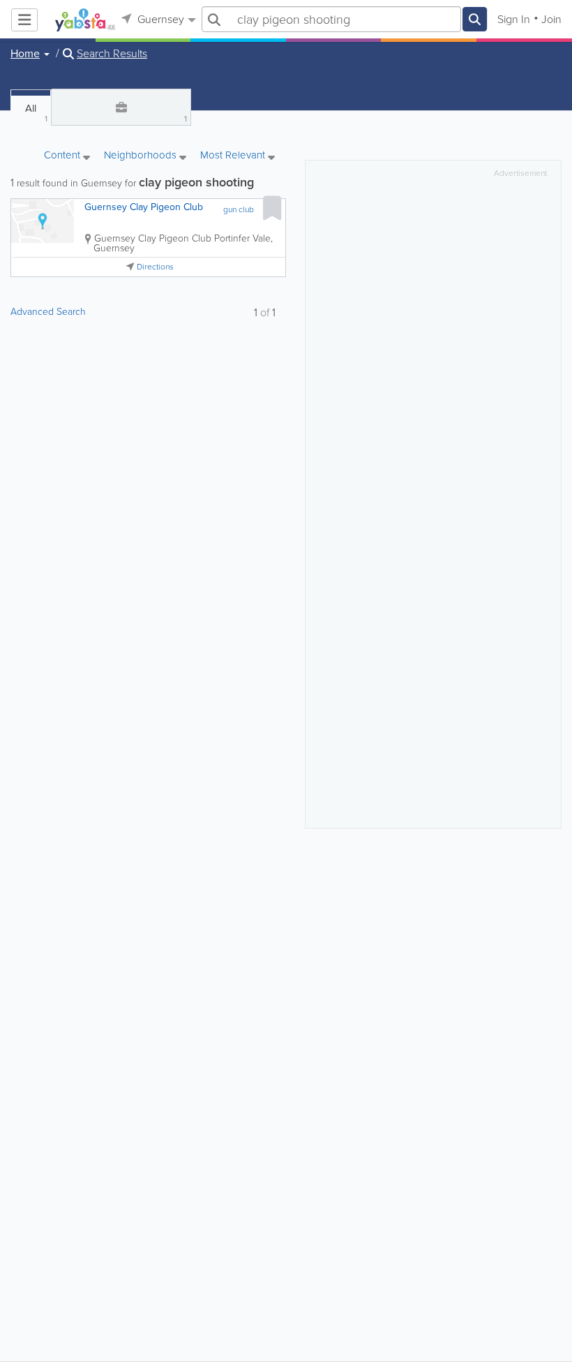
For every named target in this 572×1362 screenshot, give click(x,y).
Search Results (112, 53)
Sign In (513, 19)
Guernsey (159, 19)
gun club (238, 209)
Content (63, 156)
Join (551, 19)
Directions (155, 267)
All (36, 113)
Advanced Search (48, 311)
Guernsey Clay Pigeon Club (143, 207)
